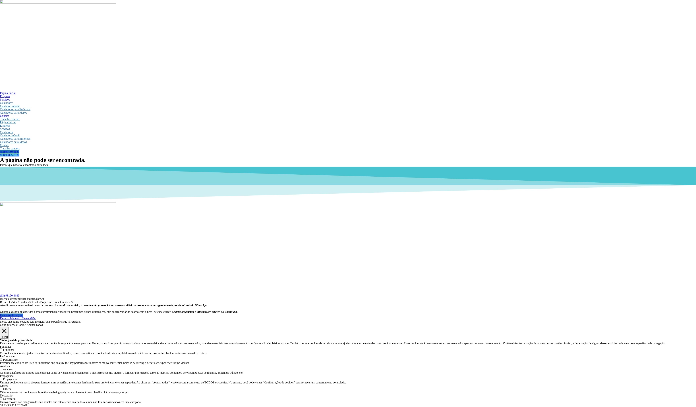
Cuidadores (6, 102)
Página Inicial (8, 93)
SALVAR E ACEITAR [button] (13, 405)
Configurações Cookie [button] (13, 324)
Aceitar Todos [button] (35, 324)
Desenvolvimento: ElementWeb (18, 318)
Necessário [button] (6, 395)
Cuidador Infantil (10, 106)
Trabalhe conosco (10, 119)
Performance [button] (7, 356)
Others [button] (4, 385)
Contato (4, 115)
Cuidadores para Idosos (13, 112)
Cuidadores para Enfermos (15, 109)
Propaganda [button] (7, 375)
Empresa (5, 96)
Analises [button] (5, 366)
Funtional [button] (5, 346)
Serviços (5, 99)
